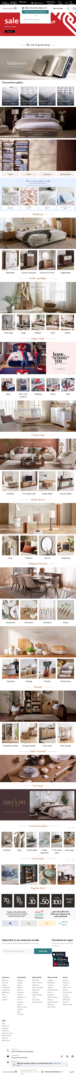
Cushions (20, 995)
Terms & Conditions (26, 1072)
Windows (20, 1014)
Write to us (66, 983)
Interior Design (67, 1004)
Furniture (50, 980)
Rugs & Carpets (37, 1002)
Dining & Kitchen (53, 990)
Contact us (5, 1026)
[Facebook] (61, 1056)
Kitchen (19, 987)
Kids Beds (35, 980)
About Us (66, 980)
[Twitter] (67, 1056)
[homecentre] (10, 7)
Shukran (65, 990)
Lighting (19, 983)
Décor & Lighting (37, 987)
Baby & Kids (51, 1007)
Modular (4, 1000)
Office (4, 995)
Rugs (18, 1012)
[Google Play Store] (60, 959)
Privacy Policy (67, 992)
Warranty (5, 1038)
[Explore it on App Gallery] (61, 964)
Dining (19, 985)
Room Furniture (37, 983)
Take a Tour (67, 987)
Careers (65, 985)
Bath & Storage (37, 995)
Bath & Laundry (22, 1007)
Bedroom (5, 980)
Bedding (20, 980)
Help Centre (6, 1040)
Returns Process (7, 1033)
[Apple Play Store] (59, 954)
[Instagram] (72, 1056)
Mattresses (5, 992)
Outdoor (4, 997)
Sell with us (5, 1031)
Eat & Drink (35, 1000)
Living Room (6, 987)
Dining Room (6, 990)
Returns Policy (6, 1035)
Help (3, 1023)
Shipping (5, 1028)
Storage (19, 1009)
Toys (34, 997)
